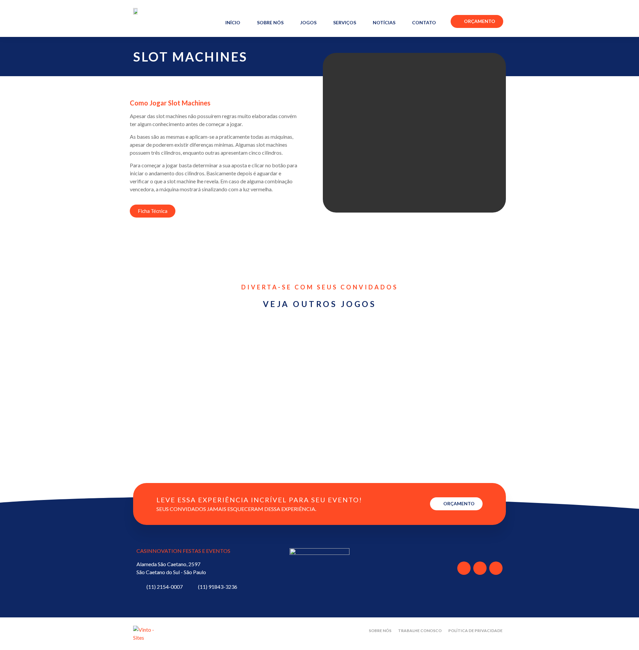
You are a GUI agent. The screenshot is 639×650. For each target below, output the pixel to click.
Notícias (384, 22)
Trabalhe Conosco (420, 630)
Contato (424, 22)
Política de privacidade (475, 630)
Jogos (308, 22)
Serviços (344, 22)
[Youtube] (480, 568)
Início (232, 22)
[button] (329, 133)
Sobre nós (270, 22)
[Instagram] (496, 568)
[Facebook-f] (464, 568)
